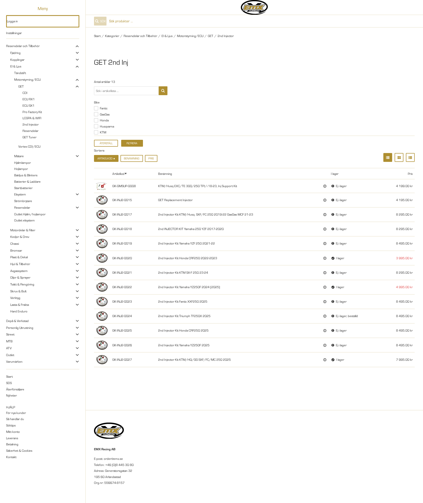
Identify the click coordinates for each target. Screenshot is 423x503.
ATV (9, 348)
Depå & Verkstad (17, 321)
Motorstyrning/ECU (27, 79)
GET (21, 86)
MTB (9, 341)
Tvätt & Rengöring (22, 284)
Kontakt (11, 457)
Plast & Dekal (19, 257)
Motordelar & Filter (22, 230)
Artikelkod (118, 174)
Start (9, 376)
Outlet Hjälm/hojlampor (30, 214)
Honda (104, 120)
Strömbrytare (23, 201)
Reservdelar (30, 131)
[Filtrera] (163, 90)
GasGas (105, 114)
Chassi (14, 243)
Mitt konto (13, 432)
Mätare (19, 156)
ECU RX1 (29, 99)
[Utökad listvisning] (410, 157)
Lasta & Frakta (19, 305)
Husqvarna (107, 126)
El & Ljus (15, 66)
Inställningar (14, 33)
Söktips (11, 425)
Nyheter (11, 395)
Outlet (10, 355)
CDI (25, 93)
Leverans (12, 438)
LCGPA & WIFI (32, 118)
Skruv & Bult (18, 291)
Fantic (103, 108)
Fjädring (15, 53)
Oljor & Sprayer (20, 277)
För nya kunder (16, 413)
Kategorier (112, 36)
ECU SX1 (29, 105)
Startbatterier (23, 188)
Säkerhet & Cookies (19, 450)
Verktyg (15, 298)
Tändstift (20, 73)
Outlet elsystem (24, 220)
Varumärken (14, 361)
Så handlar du (15, 419)
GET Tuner (29, 137)
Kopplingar (17, 60)
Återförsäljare (15, 389)
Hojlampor (21, 169)
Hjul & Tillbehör (20, 264)
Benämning (131, 158)
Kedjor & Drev (19, 237)
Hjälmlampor (22, 163)
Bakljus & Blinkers (25, 175)
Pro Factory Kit (32, 112)
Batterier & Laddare (27, 181)
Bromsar (16, 250)
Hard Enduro (18, 311)
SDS (9, 383)
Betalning (12, 444)
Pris (151, 158)
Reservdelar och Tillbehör (23, 46)
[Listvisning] (387, 157)
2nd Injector (31, 124)
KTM (103, 132)
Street (10, 334)
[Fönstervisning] (399, 157)
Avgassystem (19, 271)
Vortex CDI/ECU (29, 146)
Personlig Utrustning (19, 328)
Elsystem (20, 194)
